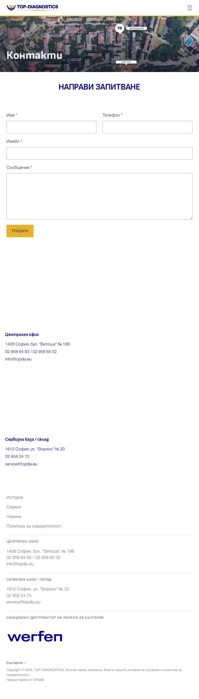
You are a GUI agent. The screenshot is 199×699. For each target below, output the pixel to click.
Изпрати (20, 231)
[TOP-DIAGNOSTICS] (32, 8)
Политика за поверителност (33, 526)
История (14, 498)
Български (14, 662)
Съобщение (19, 168)
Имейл (14, 141)
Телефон (113, 115)
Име (12, 115)
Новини (13, 517)
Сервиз (13, 507)
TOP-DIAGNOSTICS (49, 670)
